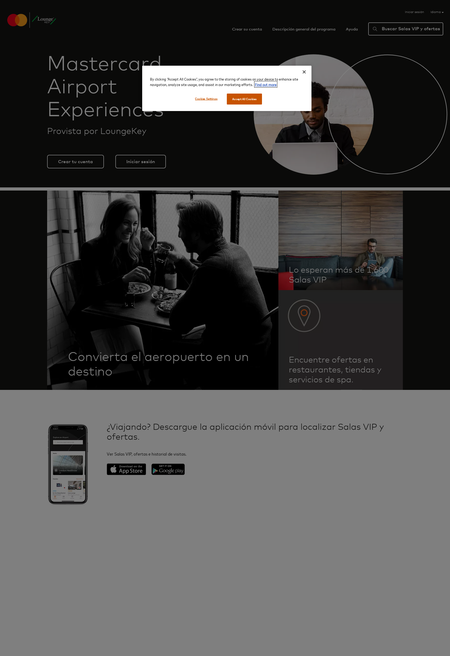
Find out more (266, 84)
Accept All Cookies (244, 99)
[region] (226, 88)
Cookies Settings (206, 99)
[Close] (304, 72)
